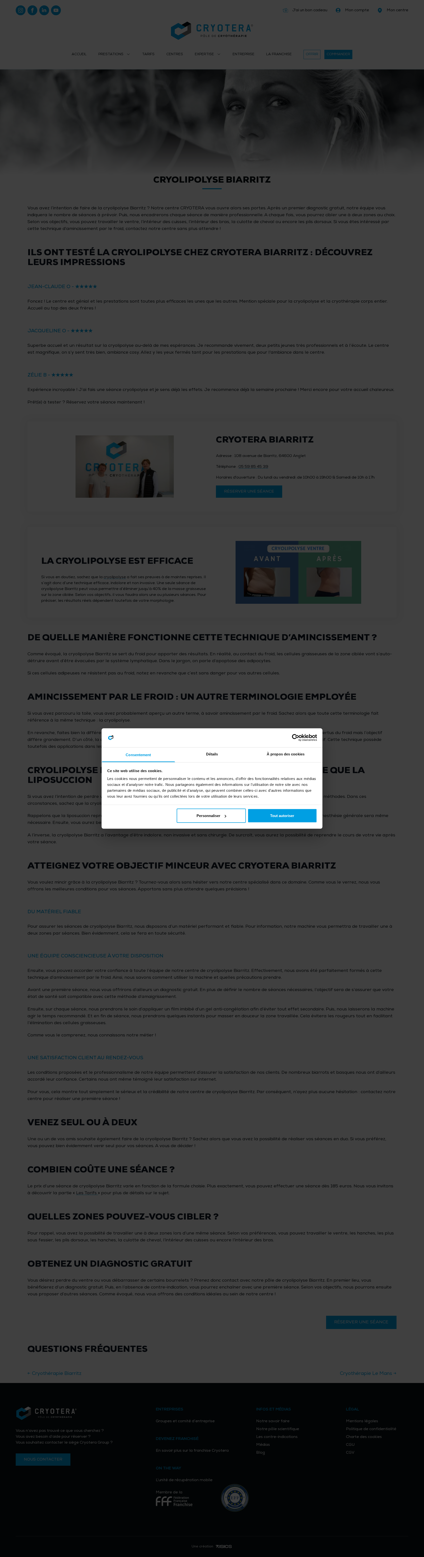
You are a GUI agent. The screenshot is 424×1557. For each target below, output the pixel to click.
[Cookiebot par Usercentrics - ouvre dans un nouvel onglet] (295, 737)
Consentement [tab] (138, 754)
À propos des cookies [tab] (286, 754)
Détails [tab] (212, 754)
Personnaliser (208, 816)
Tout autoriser (282, 816)
